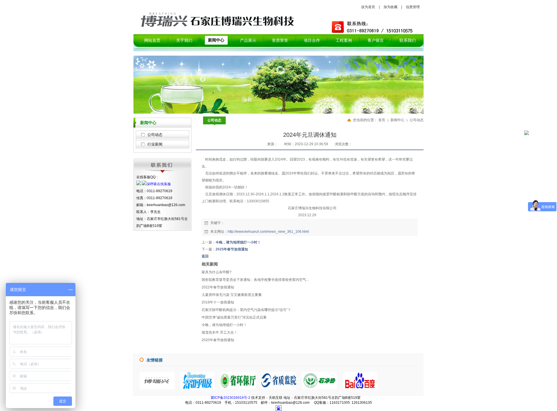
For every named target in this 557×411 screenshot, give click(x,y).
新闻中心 (397, 120)
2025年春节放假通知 (232, 249)
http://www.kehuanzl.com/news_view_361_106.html (268, 232)
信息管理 (413, 7)
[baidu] (360, 388)
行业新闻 (154, 144)
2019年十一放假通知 (218, 302)
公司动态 (154, 134)
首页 (381, 120)
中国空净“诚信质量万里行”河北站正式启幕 (234, 317)
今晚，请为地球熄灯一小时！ (238, 242)
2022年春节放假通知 (218, 287)
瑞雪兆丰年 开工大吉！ (219, 332)
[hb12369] (238, 388)
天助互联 (276, 398)
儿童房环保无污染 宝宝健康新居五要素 (232, 295)
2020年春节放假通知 (218, 340)
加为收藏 (390, 7)
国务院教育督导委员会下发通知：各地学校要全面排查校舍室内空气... (255, 280)
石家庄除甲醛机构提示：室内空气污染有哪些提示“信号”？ (246, 310)
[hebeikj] (319, 388)
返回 (205, 256)
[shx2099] (197, 388)
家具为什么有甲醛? (217, 272)
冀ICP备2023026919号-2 (230, 398)
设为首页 (368, 7)
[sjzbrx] (157, 388)
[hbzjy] (278, 388)
